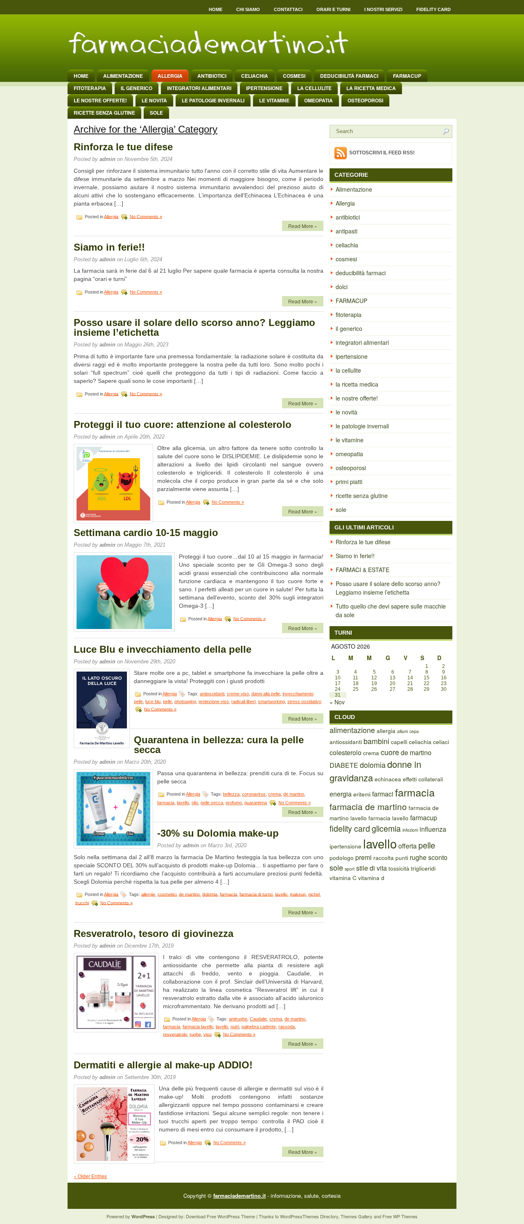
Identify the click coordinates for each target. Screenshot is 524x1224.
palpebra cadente (259, 1026)
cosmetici (167, 893)
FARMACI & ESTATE (362, 570)
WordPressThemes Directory (309, 1216)
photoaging (185, 701)
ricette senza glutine (104, 112)
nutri (234, 1026)
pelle (167, 701)
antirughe (238, 1018)
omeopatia (318, 100)
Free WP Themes (400, 1216)
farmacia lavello (198, 1026)
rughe (195, 1034)
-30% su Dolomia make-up (218, 833)
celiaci (441, 742)
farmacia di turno (256, 893)
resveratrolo (175, 1034)
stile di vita (371, 868)
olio (195, 802)
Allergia (170, 75)
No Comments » (146, 216)
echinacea (388, 779)
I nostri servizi (383, 9)
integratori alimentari (199, 88)
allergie (148, 893)
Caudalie (258, 1018)
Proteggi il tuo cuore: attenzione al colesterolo (182, 424)
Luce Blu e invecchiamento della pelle (162, 649)
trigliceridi (423, 868)
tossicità (398, 868)
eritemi (361, 794)
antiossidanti (212, 693)
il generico (136, 88)
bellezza (231, 794)
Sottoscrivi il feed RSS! (382, 153)
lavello (183, 802)
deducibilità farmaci (349, 75)
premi (363, 857)
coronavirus (254, 794)
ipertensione (264, 88)
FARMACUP (407, 75)
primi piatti (349, 481)
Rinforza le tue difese (123, 146)
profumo (234, 802)
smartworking (271, 701)
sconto (437, 857)
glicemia (386, 828)
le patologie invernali (213, 100)
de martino (293, 794)
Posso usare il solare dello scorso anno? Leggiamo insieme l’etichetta (194, 327)
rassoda (286, 1026)
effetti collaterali (423, 779)
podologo (342, 857)
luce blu (152, 701)
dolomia (209, 893)
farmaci (382, 794)
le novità (154, 100)
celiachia (254, 75)
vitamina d (371, 877)
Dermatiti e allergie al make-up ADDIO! (163, 1064)
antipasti (346, 231)
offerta (407, 846)
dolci (342, 287)
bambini (376, 741)
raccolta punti (390, 857)
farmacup (423, 817)
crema (274, 794)
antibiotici (211, 75)
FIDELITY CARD (433, 9)
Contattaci (288, 9)
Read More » (302, 225)
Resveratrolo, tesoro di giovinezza (153, 933)
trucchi (82, 902)
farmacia (165, 802)
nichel (314, 893)
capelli (399, 742)
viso (207, 1034)
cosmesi (294, 75)
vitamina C (343, 877)
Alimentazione (123, 75)
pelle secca (212, 802)
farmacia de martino (368, 806)
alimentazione (352, 730)
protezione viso (214, 701)
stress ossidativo (304, 701)
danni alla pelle (265, 693)
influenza (433, 829)
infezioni (410, 830)
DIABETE (344, 765)
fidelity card (350, 828)
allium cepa (408, 731)
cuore (390, 752)
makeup (298, 893)
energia (341, 794)
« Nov (337, 702)
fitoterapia (90, 88)
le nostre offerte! (100, 100)
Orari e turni (333, 9)
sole (156, 112)
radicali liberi (243, 701)
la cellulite (314, 88)
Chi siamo (248, 9)
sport (350, 869)
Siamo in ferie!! (109, 247)
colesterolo (345, 752)
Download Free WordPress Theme (220, 1216)
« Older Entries (90, 1175)
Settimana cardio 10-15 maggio (146, 532)
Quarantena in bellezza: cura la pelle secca (219, 744)
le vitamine (274, 100)
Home (215, 9)
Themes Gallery (357, 1216)
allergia (386, 730)
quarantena (255, 802)
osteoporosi (365, 100)
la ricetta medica (371, 88)
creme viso (238, 693)
